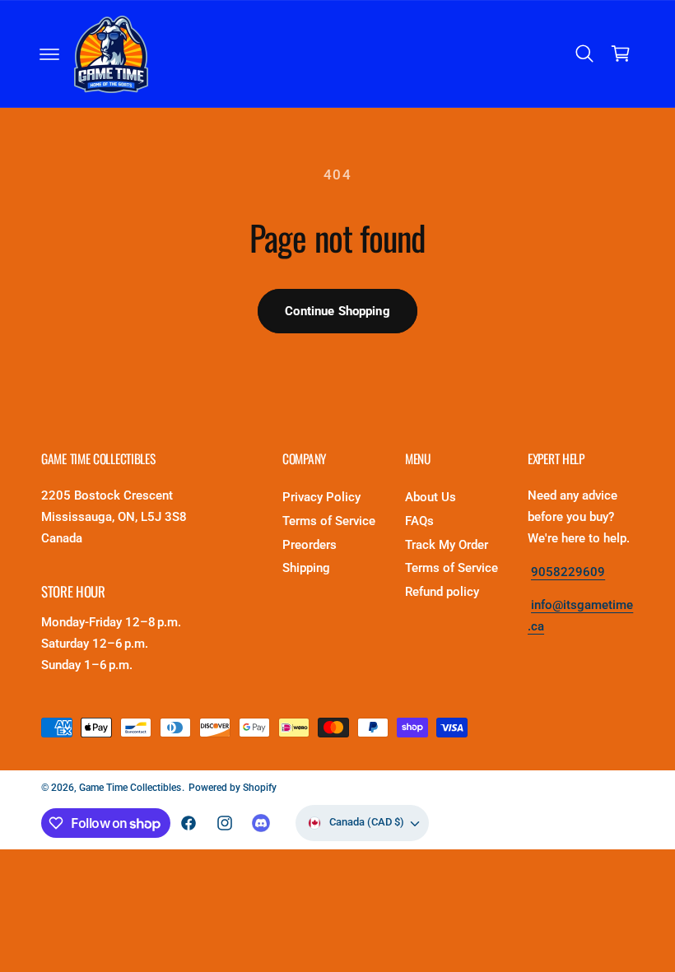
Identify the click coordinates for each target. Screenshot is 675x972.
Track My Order (446, 545)
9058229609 (568, 572)
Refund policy (442, 592)
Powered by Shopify (233, 787)
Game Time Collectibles (130, 787)
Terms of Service (328, 521)
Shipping (306, 568)
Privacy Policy (321, 498)
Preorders (309, 545)
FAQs (419, 521)
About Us (430, 498)
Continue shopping (337, 311)
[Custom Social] (261, 823)
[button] (49, 54)
